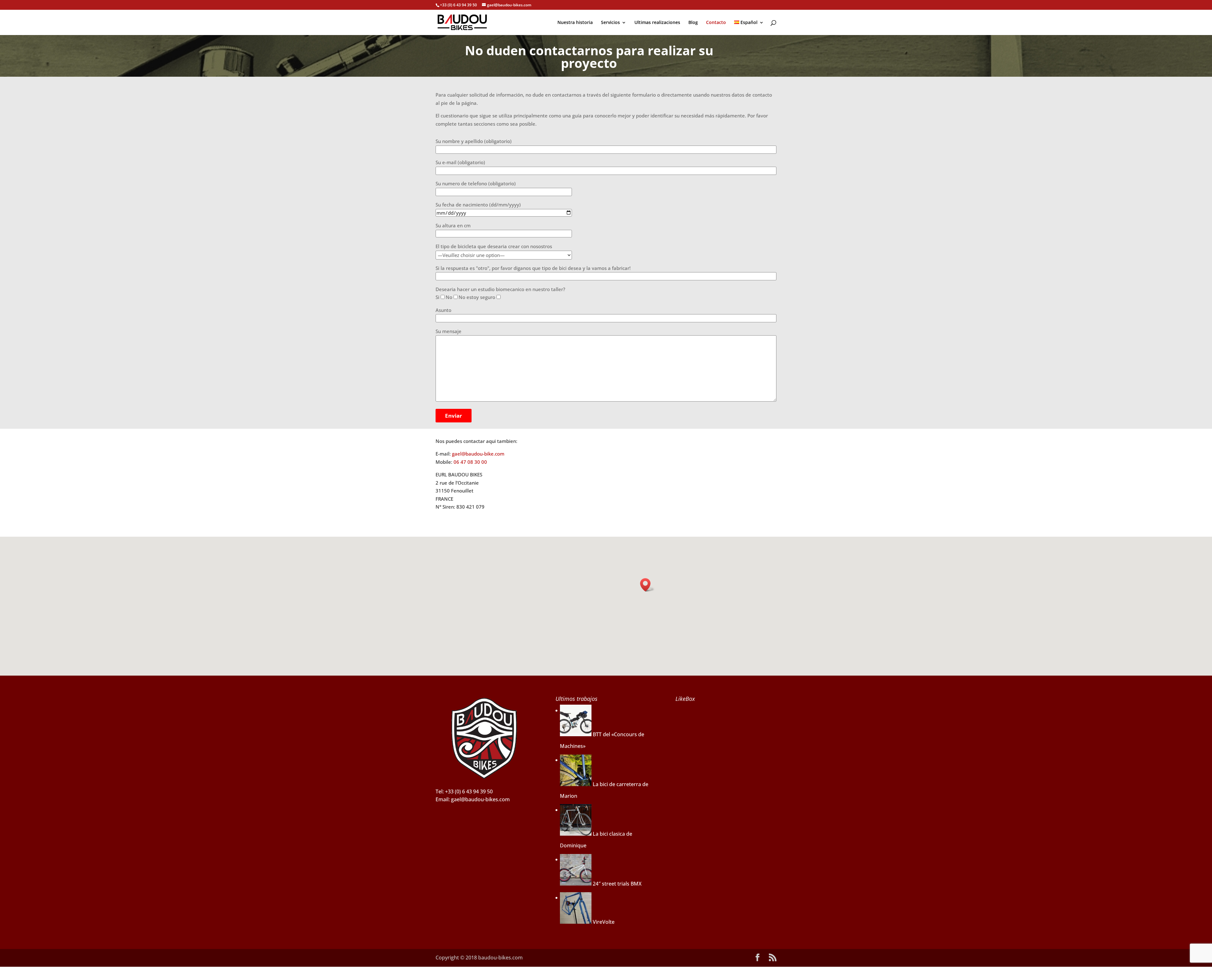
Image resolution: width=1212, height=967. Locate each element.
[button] (647, 585)
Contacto (716, 22)
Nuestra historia (575, 22)
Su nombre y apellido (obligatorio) (474, 141)
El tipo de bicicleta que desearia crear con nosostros (494, 246)
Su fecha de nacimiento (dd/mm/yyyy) (478, 204)
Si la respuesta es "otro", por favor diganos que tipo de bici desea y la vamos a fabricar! (533, 268)
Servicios (610, 22)
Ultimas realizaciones (657, 22)
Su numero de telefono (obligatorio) (476, 183)
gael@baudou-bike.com (478, 454)
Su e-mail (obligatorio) (460, 162)
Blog (693, 22)
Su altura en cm (453, 225)
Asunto (443, 310)
